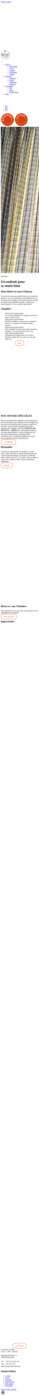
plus (19, 343)
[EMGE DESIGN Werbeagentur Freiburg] (3, 1394)
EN (6, 110)
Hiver (11, 90)
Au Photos (19, 1346)
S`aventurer (9, 86)
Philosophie (14, 66)
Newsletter (13, 72)
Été (11, 88)
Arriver (7, 64)
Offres (12, 80)
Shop (7, 94)
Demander (13, 82)
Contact (12, 70)
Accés (7, 1378)
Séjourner (8, 76)
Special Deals (10, 1382)
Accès (12, 68)
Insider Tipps (14, 92)
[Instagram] (17, 102)
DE (6, 108)
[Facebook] (10, 102)
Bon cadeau (9, 1384)
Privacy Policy (6, 1389)
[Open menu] (2, 61)
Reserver (13, 84)
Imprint (13, 1389)
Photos (12, 74)
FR (6, 106)
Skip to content (6, 2)
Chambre (13, 78)
